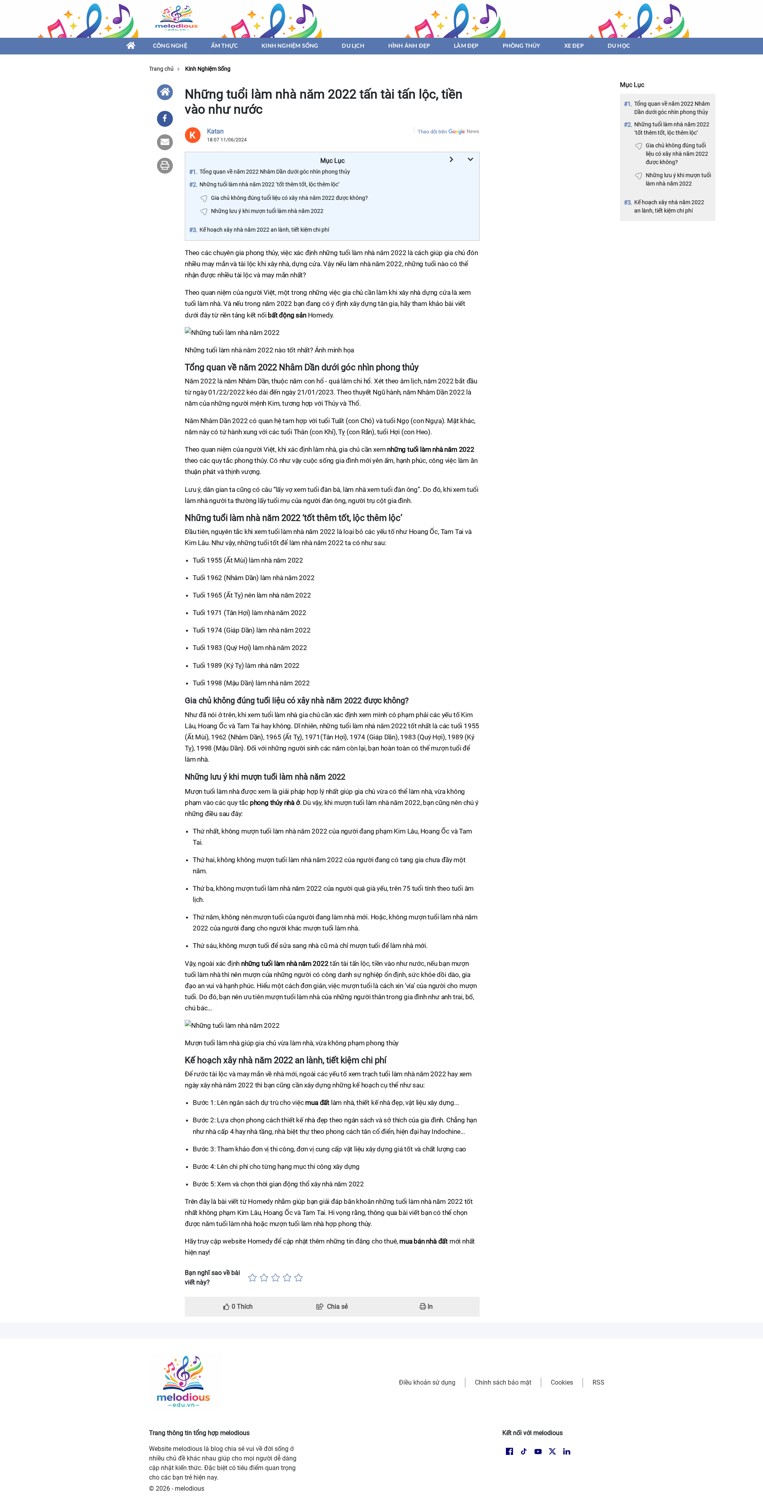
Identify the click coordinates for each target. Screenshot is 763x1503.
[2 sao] (264, 1278)
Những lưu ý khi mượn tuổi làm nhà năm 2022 (678, 179)
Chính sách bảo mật (503, 1382)
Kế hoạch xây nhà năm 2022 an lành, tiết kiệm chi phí (669, 206)
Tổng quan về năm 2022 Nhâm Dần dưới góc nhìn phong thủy (672, 108)
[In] (165, 166)
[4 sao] (287, 1278)
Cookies (562, 1382)
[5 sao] (298, 1278)
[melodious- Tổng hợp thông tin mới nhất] (177, 19)
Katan (215, 131)
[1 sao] (252, 1278)
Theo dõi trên (432, 132)
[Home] (165, 92)
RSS (598, 1382)
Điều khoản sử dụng (427, 1382)
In (429, 1306)
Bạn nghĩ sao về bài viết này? (212, 1277)
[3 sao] (275, 1278)
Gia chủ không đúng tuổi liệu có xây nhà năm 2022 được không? (677, 153)
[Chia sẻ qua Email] (165, 142)
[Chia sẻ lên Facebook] (165, 119)
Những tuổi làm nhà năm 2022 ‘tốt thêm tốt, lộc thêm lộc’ (671, 128)
